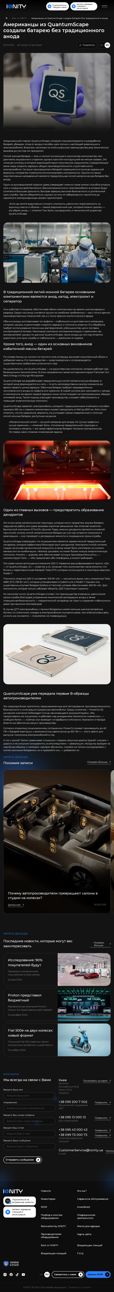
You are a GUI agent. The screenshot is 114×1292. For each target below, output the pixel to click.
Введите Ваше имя (13, 1090)
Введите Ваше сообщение (17, 1140)
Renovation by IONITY (53, 1226)
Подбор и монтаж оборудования (51, 1216)
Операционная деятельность (86, 1216)
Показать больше (97, 762)
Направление (10, 1102)
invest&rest (83, 1207)
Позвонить (101, 1102)
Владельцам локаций (53, 1253)
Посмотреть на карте (95, 1081)
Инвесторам (48, 1199)
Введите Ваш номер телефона (18, 1115)
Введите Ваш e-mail (13, 1128)
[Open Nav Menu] (104, 6)
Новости (46, 1191)
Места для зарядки (88, 1226)
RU (107, 45)
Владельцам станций (89, 1245)
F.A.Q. (80, 1253)
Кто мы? (82, 1191)
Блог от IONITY (20, 18)
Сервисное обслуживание (92, 1199)
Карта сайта (84, 1234)
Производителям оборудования (51, 1236)
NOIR (44, 1207)
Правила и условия (79, 1287)
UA (101, 45)
